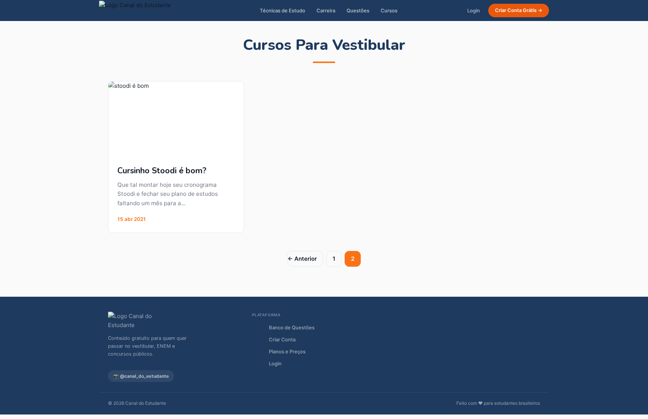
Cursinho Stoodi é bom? (161, 170)
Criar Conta (282, 339)
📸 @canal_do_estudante (141, 376)
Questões (357, 11)
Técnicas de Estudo (282, 11)
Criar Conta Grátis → (518, 10)
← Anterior (302, 258)
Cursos (389, 11)
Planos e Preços (287, 351)
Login (473, 11)
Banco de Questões (292, 327)
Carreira (325, 11)
